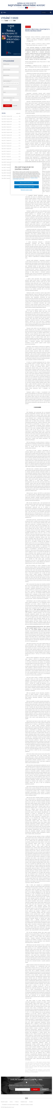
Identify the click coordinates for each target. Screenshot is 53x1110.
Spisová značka (6, 69)
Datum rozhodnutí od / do (8, 97)
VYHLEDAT (7, 105)
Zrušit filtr (15, 105)
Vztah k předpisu (7, 81)
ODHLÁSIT (44, 1089)
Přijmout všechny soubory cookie (26, 182)
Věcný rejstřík (6, 86)
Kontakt (31, 1101)
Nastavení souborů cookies (27, 1104)
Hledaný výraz (6, 64)
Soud (4, 92)
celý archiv (18, 113)
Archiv (11, 1101)
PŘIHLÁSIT (35, 1089)
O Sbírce (16, 1101)
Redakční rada (24, 1101)
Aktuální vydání (4, 1101)
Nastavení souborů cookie (26, 189)
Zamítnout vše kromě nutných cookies (26, 186)
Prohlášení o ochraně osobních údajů (10, 1104)
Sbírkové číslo (6, 75)
